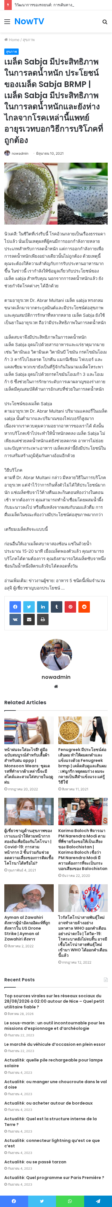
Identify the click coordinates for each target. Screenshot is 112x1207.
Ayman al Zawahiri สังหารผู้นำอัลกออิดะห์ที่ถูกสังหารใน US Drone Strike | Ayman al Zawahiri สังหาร (27, 928)
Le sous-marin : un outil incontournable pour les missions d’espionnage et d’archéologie (54, 1026)
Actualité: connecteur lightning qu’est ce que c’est (52, 1143)
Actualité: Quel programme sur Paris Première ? (54, 1177)
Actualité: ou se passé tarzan (35, 1162)
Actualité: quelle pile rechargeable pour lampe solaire (53, 1063)
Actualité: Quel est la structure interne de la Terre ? (50, 1121)
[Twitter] (29, 607)
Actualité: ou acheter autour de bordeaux (48, 1103)
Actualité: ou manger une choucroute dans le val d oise (55, 1084)
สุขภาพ (29, 39)
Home (14, 39)
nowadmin (20, 153)
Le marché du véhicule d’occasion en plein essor (54, 1044)
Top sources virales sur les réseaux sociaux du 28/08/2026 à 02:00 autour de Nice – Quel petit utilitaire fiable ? (54, 1001)
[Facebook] (15, 607)
